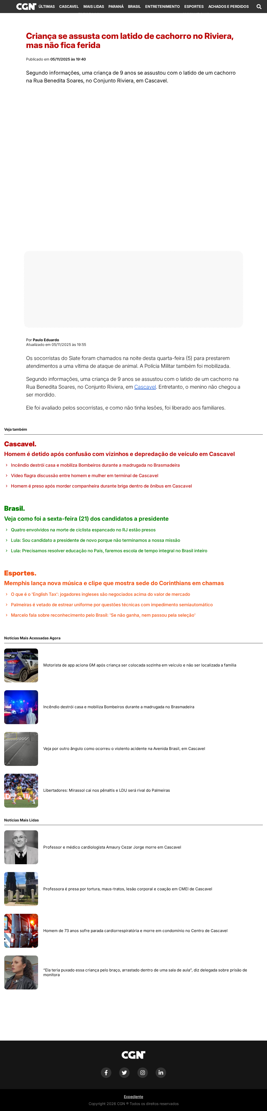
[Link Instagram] (142, 1076)
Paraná (116, 6)
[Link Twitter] (124, 1076)
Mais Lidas (93, 6)
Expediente (133, 1096)
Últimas (47, 6)
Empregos (88, 14)
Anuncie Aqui (196, 14)
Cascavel (69, 6)
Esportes (194, 6)
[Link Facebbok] (106, 1076)
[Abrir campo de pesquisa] (258, 6)
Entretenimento (162, 6)
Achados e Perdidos (228, 6)
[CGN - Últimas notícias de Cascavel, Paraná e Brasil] (26, 6)
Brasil (134, 6)
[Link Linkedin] (161, 1076)
